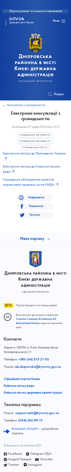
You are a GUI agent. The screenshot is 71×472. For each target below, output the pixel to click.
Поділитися (36, 206)
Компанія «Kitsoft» (25, 429)
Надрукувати (36, 197)
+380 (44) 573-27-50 (33, 359)
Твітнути (34, 215)
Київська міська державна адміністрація (33, 393)
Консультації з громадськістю (26, 105)
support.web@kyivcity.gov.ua (37, 413)
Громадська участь (35, 148)
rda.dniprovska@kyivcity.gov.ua (38, 367)
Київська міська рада (19, 386)
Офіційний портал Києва (22, 379)
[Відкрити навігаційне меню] (63, 21)
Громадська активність (35, 135)
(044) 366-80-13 (30, 420)
